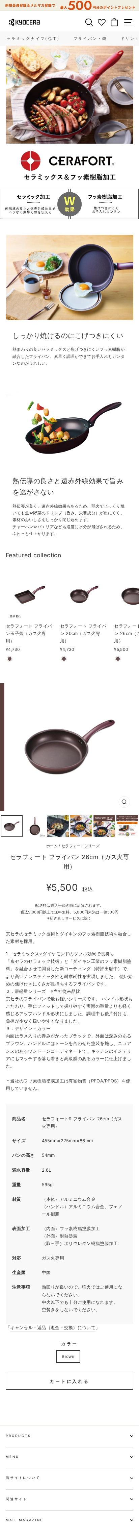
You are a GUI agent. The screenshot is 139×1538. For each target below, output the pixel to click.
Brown (68, 1356)
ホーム (52, 846)
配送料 (41, 905)
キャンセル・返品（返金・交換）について (52, 1327)
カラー (69, 1343)
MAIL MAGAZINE (24, 1520)
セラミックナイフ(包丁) (33, 38)
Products (18, 1436)
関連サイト (16, 1499)
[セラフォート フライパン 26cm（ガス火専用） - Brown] (117, 658)
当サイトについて (23, 1478)
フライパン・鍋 (90, 38)
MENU (12, 1457)
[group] (69, 5)
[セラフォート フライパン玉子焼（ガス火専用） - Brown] (9, 658)
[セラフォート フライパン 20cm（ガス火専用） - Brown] (63, 658)
